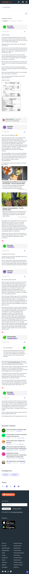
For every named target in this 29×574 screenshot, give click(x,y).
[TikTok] (8, 571)
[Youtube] (3, 571)
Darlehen (6, 474)
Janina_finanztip (9, 119)
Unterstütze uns (9, 494)
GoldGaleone (8, 462)
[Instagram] (5, 571)
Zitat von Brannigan (7, 347)
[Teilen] (26, 13)
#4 (24, 276)
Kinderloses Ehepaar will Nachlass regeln (16, 429)
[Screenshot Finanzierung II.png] (11, 104)
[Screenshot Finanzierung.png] (11, 89)
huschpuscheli (9, 450)
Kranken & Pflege (20, 437)
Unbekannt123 (9, 444)
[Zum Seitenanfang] (27, 572)
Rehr (7, 431)
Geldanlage (21, 444)
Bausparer (14, 474)
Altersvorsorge (22, 450)
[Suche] (18, 2)
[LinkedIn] (11, 571)
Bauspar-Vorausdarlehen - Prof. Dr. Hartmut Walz (13, 208)
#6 (24, 397)
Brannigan (5, 20)
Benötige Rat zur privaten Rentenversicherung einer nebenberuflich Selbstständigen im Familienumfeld (16, 455)
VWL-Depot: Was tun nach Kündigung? (15, 461)
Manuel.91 (8, 437)
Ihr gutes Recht (19, 431)
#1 (24, 31)
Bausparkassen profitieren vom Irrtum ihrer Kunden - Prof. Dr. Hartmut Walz (14, 182)
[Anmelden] (22, 2)
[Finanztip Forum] (7, 2)
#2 (24, 132)
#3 (24, 250)
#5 (24, 342)
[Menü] (26, 2)
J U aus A (8, 458)
